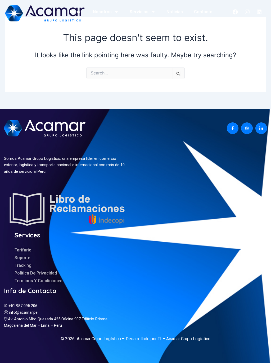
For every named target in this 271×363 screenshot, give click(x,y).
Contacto (203, 11)
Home (76, 11)
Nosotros (102, 11)
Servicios (139, 11)
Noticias (174, 11)
